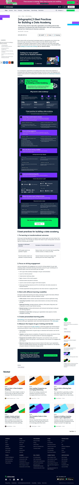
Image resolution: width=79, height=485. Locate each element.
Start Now (70, 2)
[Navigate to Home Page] (8, 7)
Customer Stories (36, 448)
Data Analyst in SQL (52, 457)
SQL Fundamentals (37, 459)
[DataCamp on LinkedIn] (14, 480)
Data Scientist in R (51, 461)
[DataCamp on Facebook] (6, 480)
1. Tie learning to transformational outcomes (6, 46)
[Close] (77, 2)
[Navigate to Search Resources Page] (56, 10)
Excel (63, 450)
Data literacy (21, 319)
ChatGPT (63, 452)
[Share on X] (12, 62)
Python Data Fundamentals (39, 461)
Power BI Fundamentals (38, 462)
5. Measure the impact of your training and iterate (7, 57)
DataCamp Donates (52, 452)
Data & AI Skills (36, 440)
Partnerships (7, 448)
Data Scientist (64, 461)
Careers (7, 444)
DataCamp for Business (54, 73)
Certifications (22, 446)
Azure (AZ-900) (65, 466)
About (6, 440)
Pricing (34, 442)
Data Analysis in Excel (24, 464)
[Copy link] (1, 62)
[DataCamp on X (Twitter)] (10, 480)
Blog (23, 16)
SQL (62, 444)
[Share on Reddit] (10, 62)
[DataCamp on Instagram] (22, 480)
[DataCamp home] (14, 477)
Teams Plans (36, 444)
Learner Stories (51, 448)
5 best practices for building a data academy (7, 43)
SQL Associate (64, 459)
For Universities (51, 450)
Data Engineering (8, 461)
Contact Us (7, 452)
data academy (35, 326)
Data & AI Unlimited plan (38, 446)
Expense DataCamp (52, 446)
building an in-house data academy (29, 46)
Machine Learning (9, 459)
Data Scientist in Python (52, 459)
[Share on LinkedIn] (4, 62)
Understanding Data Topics (39, 467)
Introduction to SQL (23, 459)
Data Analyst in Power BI (53, 462)
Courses (21, 444)
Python (63, 440)
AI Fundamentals (36, 457)
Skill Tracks (21, 442)
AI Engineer (64, 462)
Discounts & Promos (52, 444)
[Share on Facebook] (7, 62)
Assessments (22, 450)
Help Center (7, 450)
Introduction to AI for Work (24, 466)
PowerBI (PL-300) (65, 464)
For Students (50, 442)
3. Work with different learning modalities (7, 51)
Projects (21, 448)
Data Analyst (64, 457)
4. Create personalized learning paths (7, 54)
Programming (8, 462)
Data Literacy (28, 16)
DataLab (21, 452)
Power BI (63, 448)
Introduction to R (22, 461)
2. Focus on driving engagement (5, 49)
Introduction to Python (23, 457)
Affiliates (7, 446)
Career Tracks (22, 440)
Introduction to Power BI (24, 462)
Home (19, 16)
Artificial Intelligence (66, 446)
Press (6, 442)
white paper (55, 321)
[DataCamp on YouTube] (18, 480)
